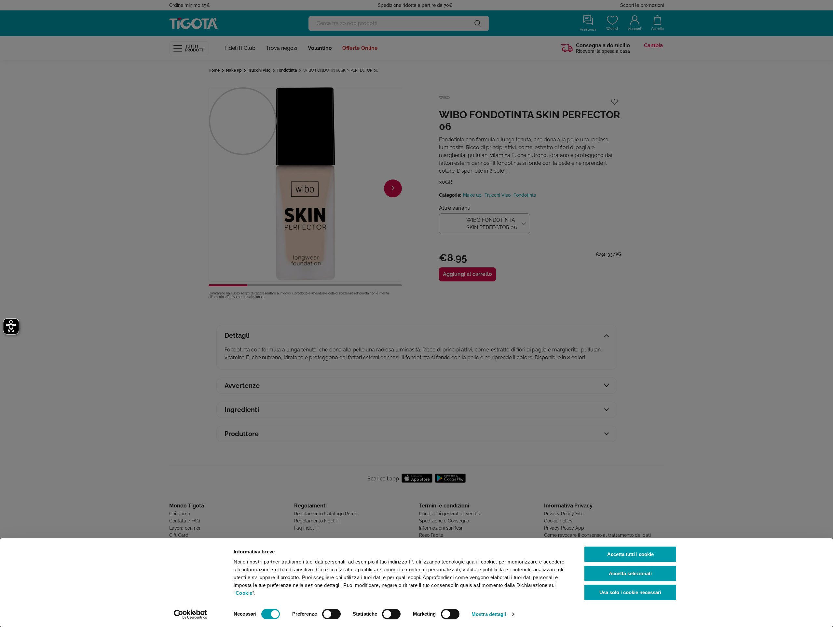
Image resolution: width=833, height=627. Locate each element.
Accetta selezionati (630, 573)
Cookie (244, 593)
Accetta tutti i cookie (630, 554)
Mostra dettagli (488, 614)
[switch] (331, 614)
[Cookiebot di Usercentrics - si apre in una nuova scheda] (190, 614)
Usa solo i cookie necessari (630, 592)
